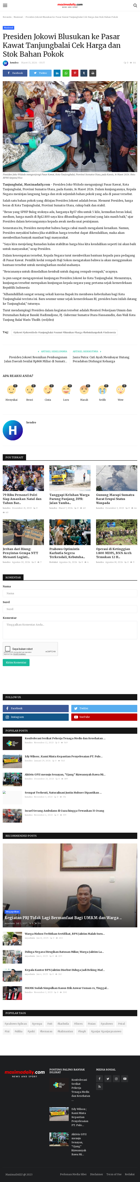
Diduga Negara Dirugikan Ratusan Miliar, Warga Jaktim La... (64, 951)
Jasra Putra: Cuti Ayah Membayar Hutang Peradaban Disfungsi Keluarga (101, 359)
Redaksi (53, 562)
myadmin (10, 923)
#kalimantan (65, 1031)
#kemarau (46, 1031)
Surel (6, 602)
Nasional (18, 17)
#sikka (18, 1031)
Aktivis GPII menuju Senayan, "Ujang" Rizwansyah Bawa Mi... (65, 774)
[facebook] (99, 1078)
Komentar (13, 577)
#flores (78, 1023)
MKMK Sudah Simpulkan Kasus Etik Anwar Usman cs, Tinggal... (67, 988)
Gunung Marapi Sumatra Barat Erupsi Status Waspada (115, 499)
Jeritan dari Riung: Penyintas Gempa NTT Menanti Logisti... (20, 553)
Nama (7, 586)
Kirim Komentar (16, 662)
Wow (120, 399)
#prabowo (107, 1023)
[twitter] (107, 1078)
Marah (84, 399)
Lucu (66, 399)
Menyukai (11, 399)
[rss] (99, 1086)
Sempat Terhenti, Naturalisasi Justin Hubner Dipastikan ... (63, 792)
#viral (121, 1023)
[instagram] (116, 1078)
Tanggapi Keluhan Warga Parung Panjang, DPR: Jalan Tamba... (69, 499)
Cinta (48, 399)
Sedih (102, 399)
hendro (14, 62)
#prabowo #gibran (16, 1023)
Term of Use (114, 1174)
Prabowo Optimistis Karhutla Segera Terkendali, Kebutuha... (67, 553)
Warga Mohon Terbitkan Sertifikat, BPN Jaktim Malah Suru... (65, 933)
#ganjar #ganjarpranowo (106, 1031)
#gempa (37, 1023)
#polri (31, 1031)
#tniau (92, 1023)
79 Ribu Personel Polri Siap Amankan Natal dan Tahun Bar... (22, 499)
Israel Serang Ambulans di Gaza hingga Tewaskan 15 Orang (64, 810)
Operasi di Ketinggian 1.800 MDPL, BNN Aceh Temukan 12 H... (114, 553)
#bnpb (82, 1031)
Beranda (7, 17)
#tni (7, 1031)
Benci (29, 399)
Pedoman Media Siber (73, 1174)
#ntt (49, 1023)
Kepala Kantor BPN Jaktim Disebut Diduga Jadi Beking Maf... (65, 970)
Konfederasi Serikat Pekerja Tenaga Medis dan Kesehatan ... (65, 738)
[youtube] (124, 1078)
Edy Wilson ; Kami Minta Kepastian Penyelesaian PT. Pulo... (64, 756)
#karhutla (63, 1023)
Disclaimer (96, 1174)
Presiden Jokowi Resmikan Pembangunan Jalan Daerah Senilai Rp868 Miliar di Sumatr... (35, 359)
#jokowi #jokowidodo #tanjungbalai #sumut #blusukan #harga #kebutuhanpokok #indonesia (64, 332)
